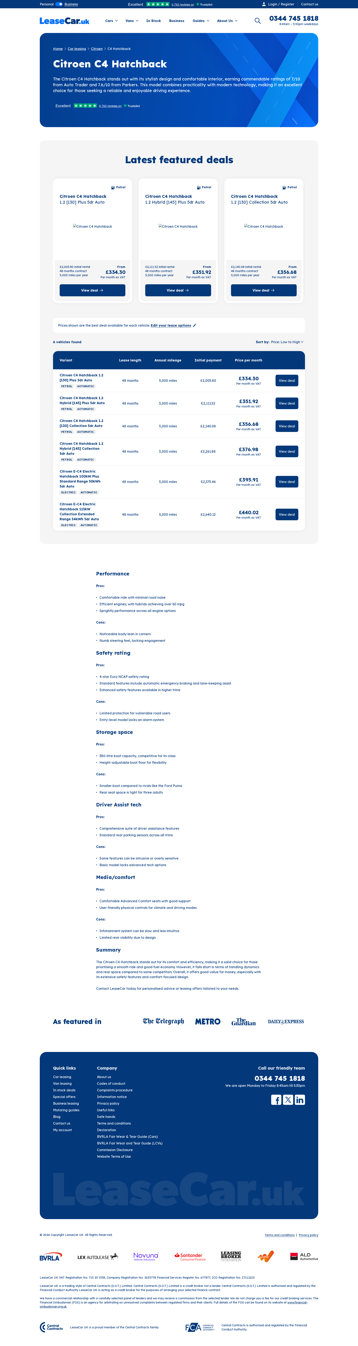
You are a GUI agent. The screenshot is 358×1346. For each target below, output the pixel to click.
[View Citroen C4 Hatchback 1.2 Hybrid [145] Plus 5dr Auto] (178, 235)
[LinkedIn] (300, 1100)
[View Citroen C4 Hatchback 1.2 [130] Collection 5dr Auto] (264, 235)
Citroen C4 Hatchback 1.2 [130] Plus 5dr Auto (81, 377)
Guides (199, 21)
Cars (109, 21)
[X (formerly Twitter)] (288, 1100)
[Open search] (258, 21)
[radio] (47, 4)
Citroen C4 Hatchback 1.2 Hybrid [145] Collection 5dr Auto (81, 448)
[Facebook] (276, 1100)
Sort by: (262, 342)
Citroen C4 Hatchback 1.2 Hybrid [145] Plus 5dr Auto (82, 400)
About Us (225, 21)
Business (176, 21)
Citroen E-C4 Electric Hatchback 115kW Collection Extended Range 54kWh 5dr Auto (79, 511)
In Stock (153, 21)
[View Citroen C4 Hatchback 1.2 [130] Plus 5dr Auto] (92, 235)
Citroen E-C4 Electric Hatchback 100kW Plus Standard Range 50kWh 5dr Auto (80, 478)
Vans (130, 21)
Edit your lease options (171, 325)
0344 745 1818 (280, 1078)
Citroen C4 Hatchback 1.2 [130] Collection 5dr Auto (81, 423)
